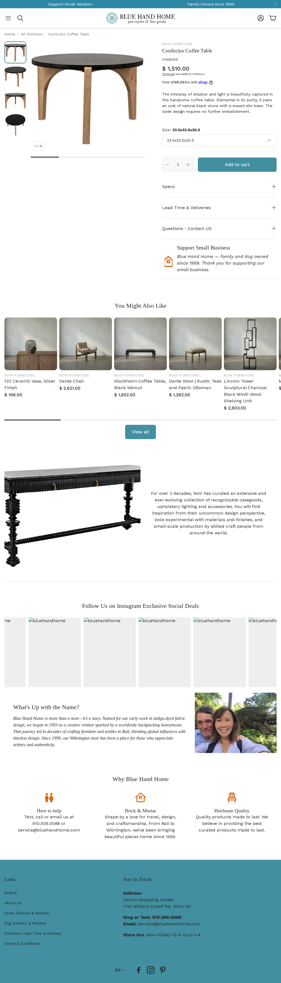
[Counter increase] (188, 165)
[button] (8, 18)
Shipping (168, 73)
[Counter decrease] (167, 165)
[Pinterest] (163, 970)
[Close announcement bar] (275, 4)
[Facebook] (138, 970)
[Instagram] (150, 970)
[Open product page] (30, 344)
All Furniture (32, 34)
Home (9, 34)
